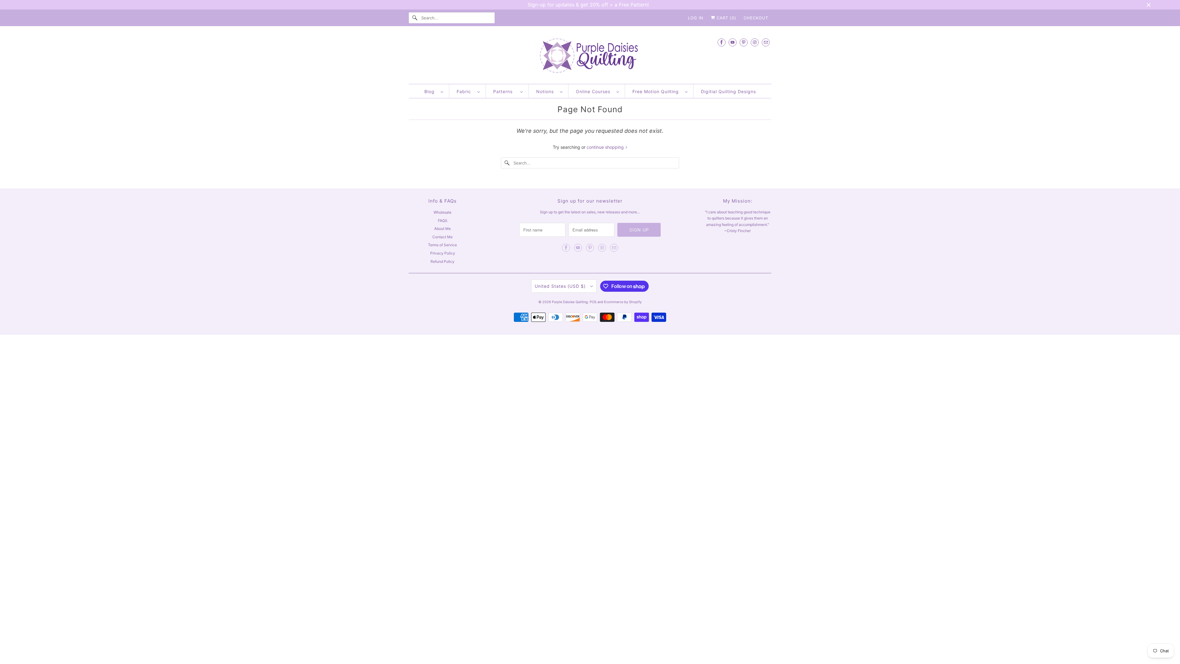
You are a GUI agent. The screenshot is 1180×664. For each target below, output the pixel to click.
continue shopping (606, 147)
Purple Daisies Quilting (570, 302)
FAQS (442, 220)
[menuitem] (433, 91)
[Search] (415, 17)
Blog (431, 91)
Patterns (505, 91)
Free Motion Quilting (657, 91)
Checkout (756, 17)
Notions (546, 91)
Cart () (725, 17)
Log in (695, 17)
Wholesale (442, 212)
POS (593, 302)
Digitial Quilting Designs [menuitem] (728, 91)
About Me (442, 228)
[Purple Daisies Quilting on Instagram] (755, 42)
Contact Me (442, 237)
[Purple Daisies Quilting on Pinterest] (744, 42)
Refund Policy (442, 261)
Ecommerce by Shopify (623, 302)
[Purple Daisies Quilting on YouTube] (733, 42)
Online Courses (594, 91)
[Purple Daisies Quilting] (590, 56)
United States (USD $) (561, 286)
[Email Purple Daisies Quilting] (766, 42)
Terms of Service (442, 245)
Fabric (465, 91)
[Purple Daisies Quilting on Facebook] (722, 42)
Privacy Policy (442, 253)
